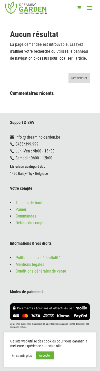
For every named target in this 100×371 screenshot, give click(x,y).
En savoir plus (22, 355)
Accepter (45, 355)
